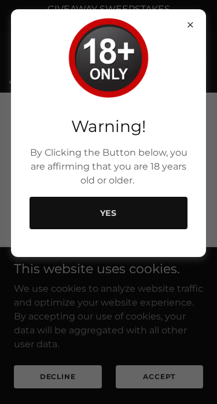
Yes (108, 213)
